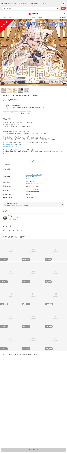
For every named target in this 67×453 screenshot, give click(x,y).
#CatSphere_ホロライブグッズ (12, 146)
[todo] (65, 13)
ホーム (5, 354)
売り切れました (33, 450)
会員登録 (32, 17)
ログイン (39, 17)
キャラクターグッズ (31, 176)
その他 (28, 178)
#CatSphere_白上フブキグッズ (12, 144)
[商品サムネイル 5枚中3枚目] (15, 90)
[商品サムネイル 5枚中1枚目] (3, 90)
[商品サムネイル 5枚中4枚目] (20, 90)
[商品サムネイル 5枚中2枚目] (9, 90)
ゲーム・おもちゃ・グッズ (33, 175)
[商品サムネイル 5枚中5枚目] (26, 90)
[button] (61, 13)
